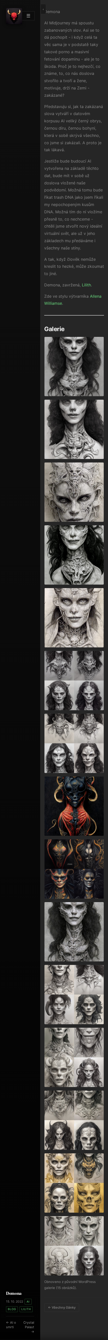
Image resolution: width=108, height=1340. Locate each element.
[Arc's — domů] (14, 16)
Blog (12, 1309)
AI (28, 1301)
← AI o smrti (11, 1325)
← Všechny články (62, 1307)
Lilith (26, 1309)
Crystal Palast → (28, 1327)
